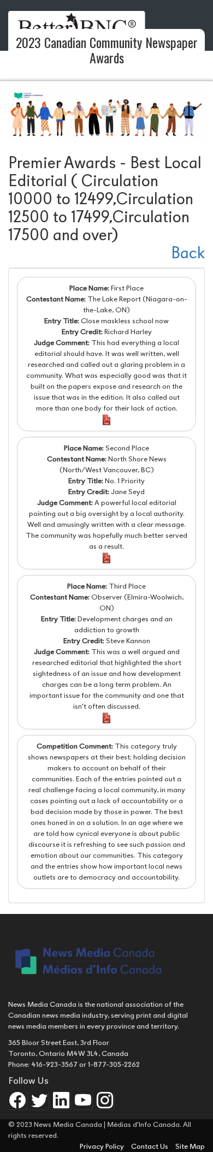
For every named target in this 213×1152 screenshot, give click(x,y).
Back (188, 253)
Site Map (190, 1146)
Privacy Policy (103, 1146)
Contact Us (150, 1146)
